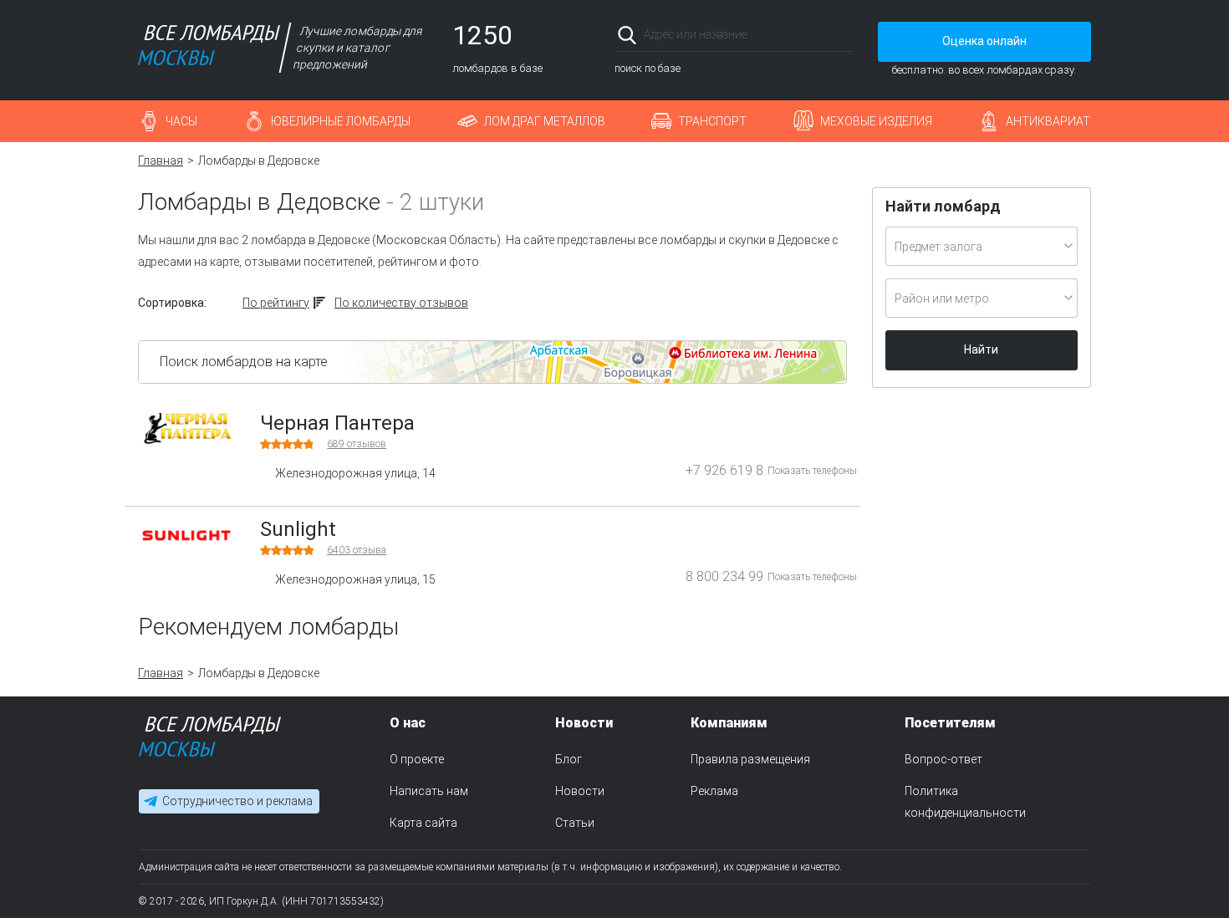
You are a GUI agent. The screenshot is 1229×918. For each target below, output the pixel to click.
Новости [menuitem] (579, 791)
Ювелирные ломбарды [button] (341, 121)
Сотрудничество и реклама (237, 801)
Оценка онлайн (984, 41)
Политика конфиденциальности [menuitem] (965, 801)
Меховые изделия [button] (876, 121)
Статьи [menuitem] (574, 822)
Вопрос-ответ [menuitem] (943, 759)
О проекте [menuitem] (417, 759)
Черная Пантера (337, 423)
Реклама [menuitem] (714, 791)
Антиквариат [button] (1048, 121)
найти (829, 34)
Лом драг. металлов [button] (544, 121)
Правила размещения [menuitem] (750, 759)
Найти (981, 349)
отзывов (356, 444)
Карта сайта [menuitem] (423, 822)
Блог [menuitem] (568, 759)
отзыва (356, 550)
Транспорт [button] (712, 121)
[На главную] (210, 740)
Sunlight (298, 529)
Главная (160, 160)
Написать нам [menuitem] (429, 791)
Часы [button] (181, 121)
